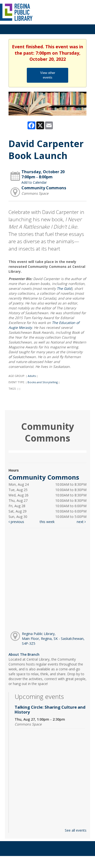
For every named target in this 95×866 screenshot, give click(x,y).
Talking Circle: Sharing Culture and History (50, 709)
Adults (32, 376)
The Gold (64, 288)
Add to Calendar (34, 182)
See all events (75, 830)
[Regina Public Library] (16, 12)
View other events (47, 75)
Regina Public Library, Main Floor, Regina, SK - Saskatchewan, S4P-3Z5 (53, 638)
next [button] (81, 521)
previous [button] (17, 521)
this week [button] (47, 521)
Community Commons (43, 188)
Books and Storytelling (43, 382)
